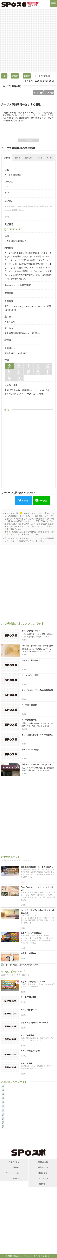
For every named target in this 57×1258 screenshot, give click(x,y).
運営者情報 (42, 1173)
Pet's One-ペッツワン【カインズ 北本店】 (37, 888)
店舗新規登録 (43, 1162)
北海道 (15, 76)
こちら (9, 541)
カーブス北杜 (26, 1063)
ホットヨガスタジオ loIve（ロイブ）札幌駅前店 (37, 911)
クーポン (50, 158)
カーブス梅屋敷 (27, 1035)
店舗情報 (7, 158)
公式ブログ (42, 1184)
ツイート (25, 501)
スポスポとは (14, 1162)
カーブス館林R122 (29, 1010)
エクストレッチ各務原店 (31, 933)
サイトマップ (43, 1178)
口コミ (17, 158)
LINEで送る (43, 501)
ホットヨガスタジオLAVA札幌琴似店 (37, 690)
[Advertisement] (28, 40)
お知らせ (28, 158)
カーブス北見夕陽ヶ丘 (30, 660)
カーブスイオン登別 (30, 750)
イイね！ (38, 93)
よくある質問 (14, 1178)
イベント (39, 158)
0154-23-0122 (14, 229)
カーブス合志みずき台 (30, 1051)
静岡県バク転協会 (28, 953)
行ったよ (49, 93)
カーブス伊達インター (30, 631)
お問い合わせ (43, 1167)
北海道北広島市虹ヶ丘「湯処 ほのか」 (37, 867)
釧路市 (27, 76)
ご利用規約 (14, 1167)
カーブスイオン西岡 (30, 675)
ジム (7, 186)
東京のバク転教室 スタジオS (33, 982)
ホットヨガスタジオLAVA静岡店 (34, 1022)
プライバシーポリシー (14, 1173)
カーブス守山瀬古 (28, 997)
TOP (4, 76)
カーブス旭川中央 (29, 720)
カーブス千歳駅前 (29, 705)
